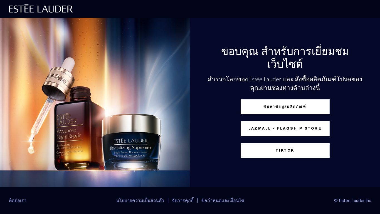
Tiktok (285, 150)
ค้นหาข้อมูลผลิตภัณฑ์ (285, 106)
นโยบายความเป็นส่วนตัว (140, 200)
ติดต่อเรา (17, 200)
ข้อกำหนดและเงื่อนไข (222, 200)
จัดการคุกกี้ (183, 200)
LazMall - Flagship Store (285, 128)
